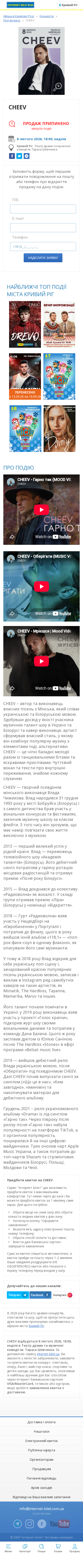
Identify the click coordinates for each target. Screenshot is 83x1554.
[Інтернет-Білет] (21, 5)
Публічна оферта (41, 1450)
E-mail (18, 218)
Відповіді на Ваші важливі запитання (41, 1497)
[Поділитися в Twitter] (19, 156)
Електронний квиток (41, 1440)
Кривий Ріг (36, 1326)
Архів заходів (41, 1487)
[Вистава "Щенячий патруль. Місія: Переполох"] (59, 376)
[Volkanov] (25, 376)
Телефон (20, 237)
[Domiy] (59, 428)
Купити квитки (25, 342)
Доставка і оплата (41, 1422)
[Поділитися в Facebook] (12, 156)
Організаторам (41, 1459)
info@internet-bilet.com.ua (41, 1508)
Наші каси (41, 1431)
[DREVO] (25, 324)
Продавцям (41, 1469)
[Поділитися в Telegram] (26, 156)
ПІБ (15, 199)
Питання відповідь (41, 1478)
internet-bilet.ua (48, 1354)
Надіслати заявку (43, 258)
